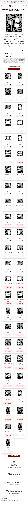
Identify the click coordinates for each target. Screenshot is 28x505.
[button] (8, 76)
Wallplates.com (7, 502)
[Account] (23, 5)
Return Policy (8, 56)
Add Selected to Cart (14, 69)
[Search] (4, 5)
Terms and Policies (4, 498)
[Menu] (1, 5)
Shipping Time (8, 53)
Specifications (8, 50)
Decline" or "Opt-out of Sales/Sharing (9, 500)
